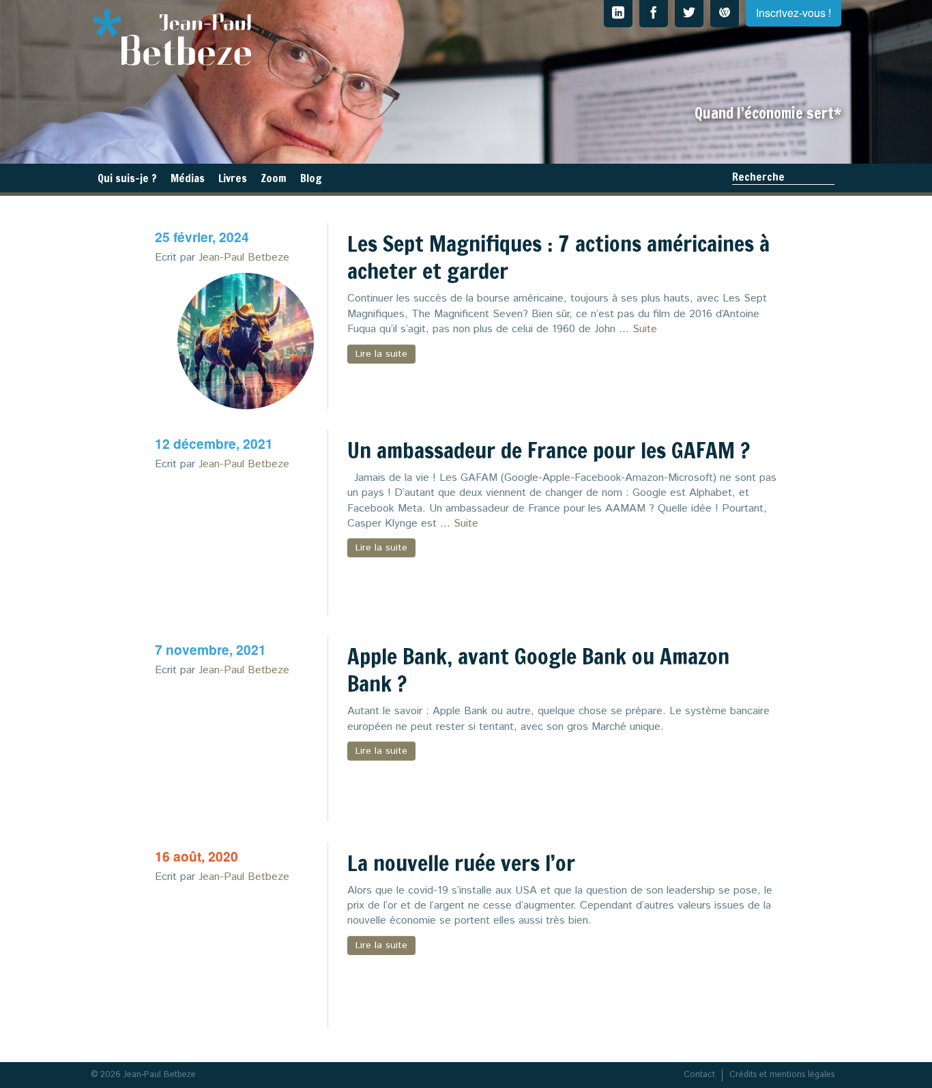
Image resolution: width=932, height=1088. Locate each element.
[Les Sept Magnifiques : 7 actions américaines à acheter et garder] (245, 341)
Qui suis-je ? (127, 178)
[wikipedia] (724, 13)
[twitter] (689, 13)
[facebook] (653, 13)
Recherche (758, 176)
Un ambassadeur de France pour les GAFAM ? (548, 450)
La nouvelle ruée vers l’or (461, 863)
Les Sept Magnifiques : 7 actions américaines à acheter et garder (558, 257)
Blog (311, 178)
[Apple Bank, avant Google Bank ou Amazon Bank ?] (245, 754)
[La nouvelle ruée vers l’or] (245, 960)
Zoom (274, 178)
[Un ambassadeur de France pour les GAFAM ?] (245, 547)
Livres (232, 178)
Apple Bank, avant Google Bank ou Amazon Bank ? (538, 670)
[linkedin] (618, 13)
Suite (644, 329)
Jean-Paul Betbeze (244, 257)
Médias (188, 178)
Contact (699, 1074)
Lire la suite (381, 354)
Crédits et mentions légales (781, 1074)
